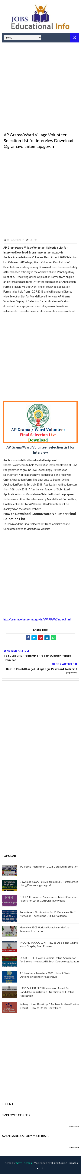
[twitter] (37, 1168)
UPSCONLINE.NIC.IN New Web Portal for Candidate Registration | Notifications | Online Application (47, 992)
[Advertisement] (40, 85)
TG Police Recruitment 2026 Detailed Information (49, 866)
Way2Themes (23, 1162)
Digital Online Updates (64, 1162)
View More (74, 1127)
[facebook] (42, 1168)
